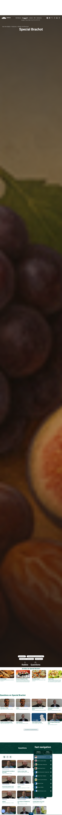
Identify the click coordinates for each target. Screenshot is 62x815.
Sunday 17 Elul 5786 (25, 20)
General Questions (5, 784)
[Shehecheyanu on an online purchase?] (54, 705)
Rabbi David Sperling (35, 710)
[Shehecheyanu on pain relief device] (39, 705)
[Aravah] (24, 783)
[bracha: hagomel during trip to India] (54, 720)
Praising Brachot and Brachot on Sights (36, 656)
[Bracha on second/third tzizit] (7, 719)
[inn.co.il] (47, 18)
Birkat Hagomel (39, 659)
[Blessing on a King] (7, 705)
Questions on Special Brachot (13, 695)
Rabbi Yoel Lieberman (51, 710)
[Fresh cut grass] (23, 719)
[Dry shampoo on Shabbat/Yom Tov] (24, 798)
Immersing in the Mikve (37, 799)
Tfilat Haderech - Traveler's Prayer (27, 659)
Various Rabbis (34, 723)
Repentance (4, 799)
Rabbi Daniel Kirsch (3, 709)
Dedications (39, 18)
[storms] (23, 705)
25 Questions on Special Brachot (31, 729)
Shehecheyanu (22, 656)
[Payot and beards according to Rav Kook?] (9, 768)
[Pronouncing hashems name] (9, 783)
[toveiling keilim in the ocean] (39, 798)
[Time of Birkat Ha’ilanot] (39, 719)
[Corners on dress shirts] (24, 767)
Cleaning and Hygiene (22, 799)
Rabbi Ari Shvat (50, 724)
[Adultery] (9, 798)
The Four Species (21, 784)
